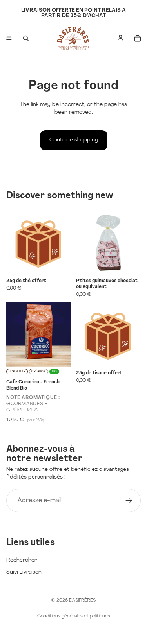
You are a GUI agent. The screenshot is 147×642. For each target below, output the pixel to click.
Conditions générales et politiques (73, 616)
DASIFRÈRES (82, 600)
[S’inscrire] (129, 500)
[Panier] (137, 38)
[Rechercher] (25, 38)
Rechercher (21, 560)
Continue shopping (73, 140)
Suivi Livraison (24, 572)
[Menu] (9, 38)
